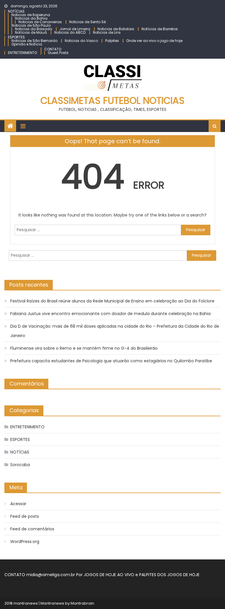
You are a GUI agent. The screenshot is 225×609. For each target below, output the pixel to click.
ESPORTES (16, 37)
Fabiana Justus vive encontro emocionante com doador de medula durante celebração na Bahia (110, 314)
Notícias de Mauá (31, 32)
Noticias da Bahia (31, 18)
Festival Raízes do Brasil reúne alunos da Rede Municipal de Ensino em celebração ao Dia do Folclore (112, 301)
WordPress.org (24, 541)
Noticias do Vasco (81, 40)
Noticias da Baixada (33, 28)
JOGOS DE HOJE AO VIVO (109, 575)
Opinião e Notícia (26, 44)
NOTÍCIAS (16, 11)
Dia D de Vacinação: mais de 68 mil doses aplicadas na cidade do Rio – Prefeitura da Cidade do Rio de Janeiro (114, 331)
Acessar (18, 504)
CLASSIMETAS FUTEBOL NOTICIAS (112, 100)
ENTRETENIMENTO (22, 52)
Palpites (112, 40)
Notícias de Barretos (160, 28)
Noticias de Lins (107, 32)
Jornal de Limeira (74, 28)
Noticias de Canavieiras (40, 21)
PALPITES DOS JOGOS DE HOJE (169, 575)
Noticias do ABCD (70, 32)
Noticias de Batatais (116, 28)
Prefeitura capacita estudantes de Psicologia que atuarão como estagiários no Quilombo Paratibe (111, 361)
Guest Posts (58, 52)
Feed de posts (24, 516)
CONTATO (52, 49)
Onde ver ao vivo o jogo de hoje (154, 40)
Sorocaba (20, 465)
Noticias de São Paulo (31, 25)
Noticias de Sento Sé (87, 21)
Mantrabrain (82, 603)
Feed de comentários (32, 529)
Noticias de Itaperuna (30, 14)
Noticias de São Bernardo (34, 40)
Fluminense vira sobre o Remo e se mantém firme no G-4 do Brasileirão (84, 348)
